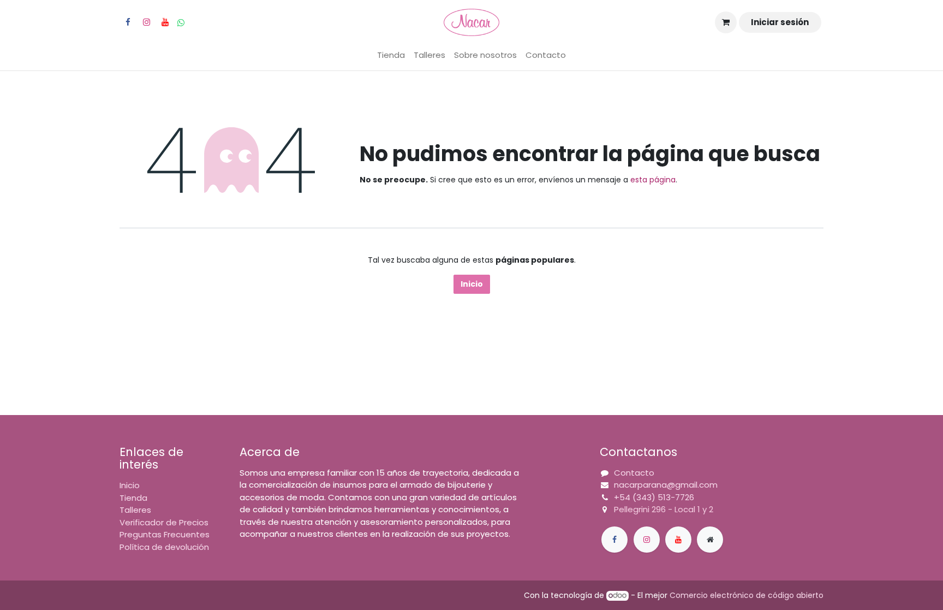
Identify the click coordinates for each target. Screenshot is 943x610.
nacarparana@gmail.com (666, 484)
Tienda (133, 498)
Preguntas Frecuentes (165, 534)
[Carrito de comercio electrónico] (726, 22)
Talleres (135, 510)
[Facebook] (128, 22)
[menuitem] (391, 55)
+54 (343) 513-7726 (654, 497)
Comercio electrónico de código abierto (746, 595)
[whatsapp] (181, 22)
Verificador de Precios (164, 522)
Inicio (472, 284)
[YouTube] (165, 22)
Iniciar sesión (780, 22)
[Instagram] (146, 22)
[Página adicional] (710, 539)
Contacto (634, 472)
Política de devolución (164, 547)
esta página (653, 179)
